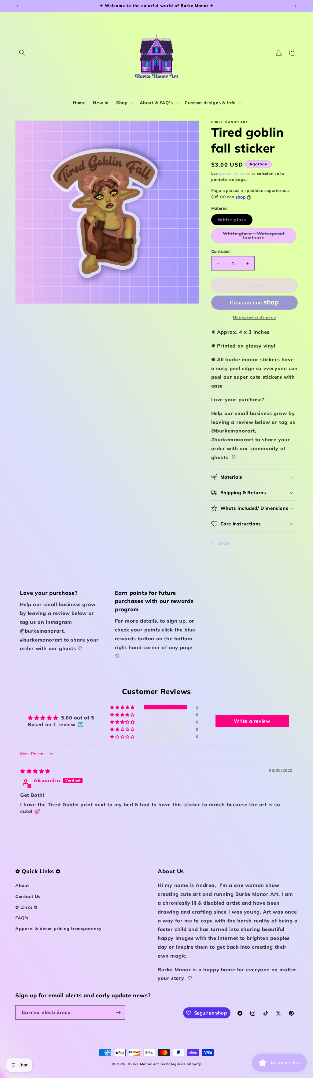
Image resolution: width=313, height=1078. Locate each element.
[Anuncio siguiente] (295, 6)
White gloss (235, 221)
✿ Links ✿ (26, 907)
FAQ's (21, 918)
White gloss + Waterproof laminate (256, 237)
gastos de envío (234, 173)
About (22, 885)
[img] (35, 771)
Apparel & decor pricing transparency (58, 928)
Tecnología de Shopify (180, 1064)
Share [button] (224, 543)
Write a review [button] (252, 721)
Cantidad (220, 251)
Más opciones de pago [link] (254, 317)
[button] (22, 52)
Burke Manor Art (143, 1064)
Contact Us (27, 896)
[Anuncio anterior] (17, 6)
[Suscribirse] (118, 1012)
